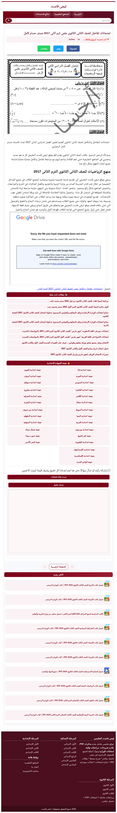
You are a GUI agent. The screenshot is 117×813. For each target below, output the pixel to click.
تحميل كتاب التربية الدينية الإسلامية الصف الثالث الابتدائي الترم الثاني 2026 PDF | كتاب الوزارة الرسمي (63, 715)
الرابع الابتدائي (70, 756)
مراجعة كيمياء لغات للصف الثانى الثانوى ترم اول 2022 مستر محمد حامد (79, 301)
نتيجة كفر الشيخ (84, 435)
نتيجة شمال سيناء (32, 429)
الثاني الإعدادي (32, 748)
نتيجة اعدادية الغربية (84, 422)
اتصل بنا (35, 766)
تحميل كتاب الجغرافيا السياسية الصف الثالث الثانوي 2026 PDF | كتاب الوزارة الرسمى (70, 628)
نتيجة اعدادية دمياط (84, 402)
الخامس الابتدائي (68, 760)
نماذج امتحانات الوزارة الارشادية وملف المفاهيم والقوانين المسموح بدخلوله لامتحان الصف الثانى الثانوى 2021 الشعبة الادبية (60, 323)
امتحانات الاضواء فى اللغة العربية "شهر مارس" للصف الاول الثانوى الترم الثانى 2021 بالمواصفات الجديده (65, 336)
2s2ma (72, 39)
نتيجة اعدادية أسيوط (84, 409)
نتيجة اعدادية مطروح (32, 389)
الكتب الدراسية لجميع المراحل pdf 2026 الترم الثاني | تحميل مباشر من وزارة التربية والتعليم (67, 614)
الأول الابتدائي (70, 743)
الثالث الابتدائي (69, 752)
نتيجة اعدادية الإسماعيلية (84, 449)
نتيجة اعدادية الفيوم (32, 369)
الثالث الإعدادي (32, 752)
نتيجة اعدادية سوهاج (32, 382)
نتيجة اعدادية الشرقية (32, 396)
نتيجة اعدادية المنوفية (32, 422)
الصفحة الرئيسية (58, 567)
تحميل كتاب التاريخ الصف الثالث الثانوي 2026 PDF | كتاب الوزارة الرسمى (74, 585)
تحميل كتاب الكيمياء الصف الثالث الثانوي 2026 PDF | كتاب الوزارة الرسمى (74, 599)
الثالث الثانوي (108, 793)
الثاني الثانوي (108, 789)
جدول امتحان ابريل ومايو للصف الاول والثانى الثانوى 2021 (84, 348)
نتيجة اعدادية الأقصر (84, 396)
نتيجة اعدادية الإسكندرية (84, 455)
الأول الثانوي (108, 785)
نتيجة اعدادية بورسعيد (84, 429)
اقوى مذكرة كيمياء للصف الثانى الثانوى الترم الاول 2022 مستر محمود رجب (77, 306)
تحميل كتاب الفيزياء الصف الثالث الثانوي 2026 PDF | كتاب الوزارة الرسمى (74, 657)
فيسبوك (73, 48)
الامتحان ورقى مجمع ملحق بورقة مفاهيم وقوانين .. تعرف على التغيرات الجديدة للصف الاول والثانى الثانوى (65, 342)
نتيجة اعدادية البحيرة (32, 402)
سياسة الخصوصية (31, 770)
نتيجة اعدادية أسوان (32, 376)
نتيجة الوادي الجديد (84, 462)
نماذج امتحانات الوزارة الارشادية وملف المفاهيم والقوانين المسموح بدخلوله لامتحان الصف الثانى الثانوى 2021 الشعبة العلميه (60, 314)
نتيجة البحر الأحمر (32, 442)
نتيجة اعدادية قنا (84, 369)
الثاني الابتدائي (70, 748)
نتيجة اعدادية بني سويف (33, 409)
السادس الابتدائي (68, 764)
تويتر (58, 48)
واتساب (44, 48)
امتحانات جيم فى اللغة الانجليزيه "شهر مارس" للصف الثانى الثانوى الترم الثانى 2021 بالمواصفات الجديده (65, 331)
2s (79, 39)
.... (84, 39)
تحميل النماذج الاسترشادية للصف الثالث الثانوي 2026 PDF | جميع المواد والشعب (72, 671)
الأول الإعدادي (32, 743)
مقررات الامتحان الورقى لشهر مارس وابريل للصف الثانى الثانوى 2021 (79, 354)
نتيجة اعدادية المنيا (84, 416)
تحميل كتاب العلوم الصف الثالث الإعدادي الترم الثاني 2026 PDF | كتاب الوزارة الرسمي (70, 700)
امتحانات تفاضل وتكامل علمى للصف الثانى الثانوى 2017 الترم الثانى (70, 289)
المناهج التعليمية (61, 14)
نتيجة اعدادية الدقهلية (32, 416)
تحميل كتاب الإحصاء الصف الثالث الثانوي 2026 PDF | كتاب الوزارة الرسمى (74, 642)
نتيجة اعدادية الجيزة (84, 376)
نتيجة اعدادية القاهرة (84, 389)
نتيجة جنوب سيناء (32, 435)
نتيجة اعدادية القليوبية (84, 442)
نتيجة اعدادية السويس (84, 382)
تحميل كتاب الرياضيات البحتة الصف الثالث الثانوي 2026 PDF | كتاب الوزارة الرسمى (71, 686)
